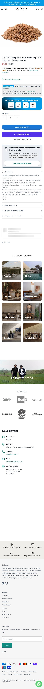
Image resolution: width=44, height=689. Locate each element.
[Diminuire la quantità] (4, 117)
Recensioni (5, 617)
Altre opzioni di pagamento (22, 139)
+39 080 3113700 (12, 454)
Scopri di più (31, 91)
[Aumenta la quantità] (16, 117)
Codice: (29, 4)
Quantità (5, 113)
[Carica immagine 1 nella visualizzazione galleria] (22, 33)
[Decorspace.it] (22, 9)
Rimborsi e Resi (7, 599)
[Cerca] (7, 9)
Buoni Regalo (6, 614)
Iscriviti (6, 645)
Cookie (4, 611)
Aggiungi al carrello (22, 127)
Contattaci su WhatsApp (22, 163)
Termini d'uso (6, 605)
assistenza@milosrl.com (14, 461)
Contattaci (5, 602)
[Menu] (2, 9)
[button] (22, 370)
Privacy (4, 608)
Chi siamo (5, 596)
